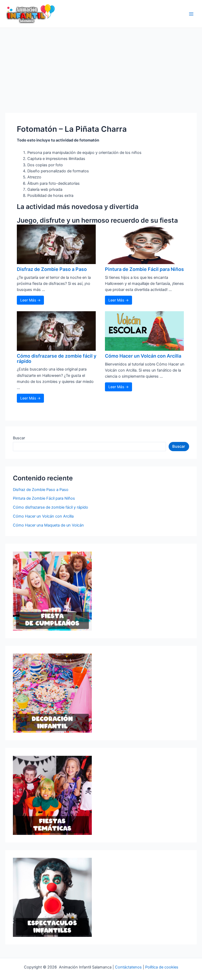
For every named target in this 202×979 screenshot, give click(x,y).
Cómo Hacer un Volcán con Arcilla (143, 356)
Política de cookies (161, 967)
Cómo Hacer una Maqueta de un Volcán (48, 525)
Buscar (19, 438)
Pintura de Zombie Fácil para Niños (144, 269)
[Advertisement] (101, 67)
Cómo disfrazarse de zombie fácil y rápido (56, 358)
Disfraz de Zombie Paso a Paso (52, 269)
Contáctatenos (128, 967)
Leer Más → (30, 300)
